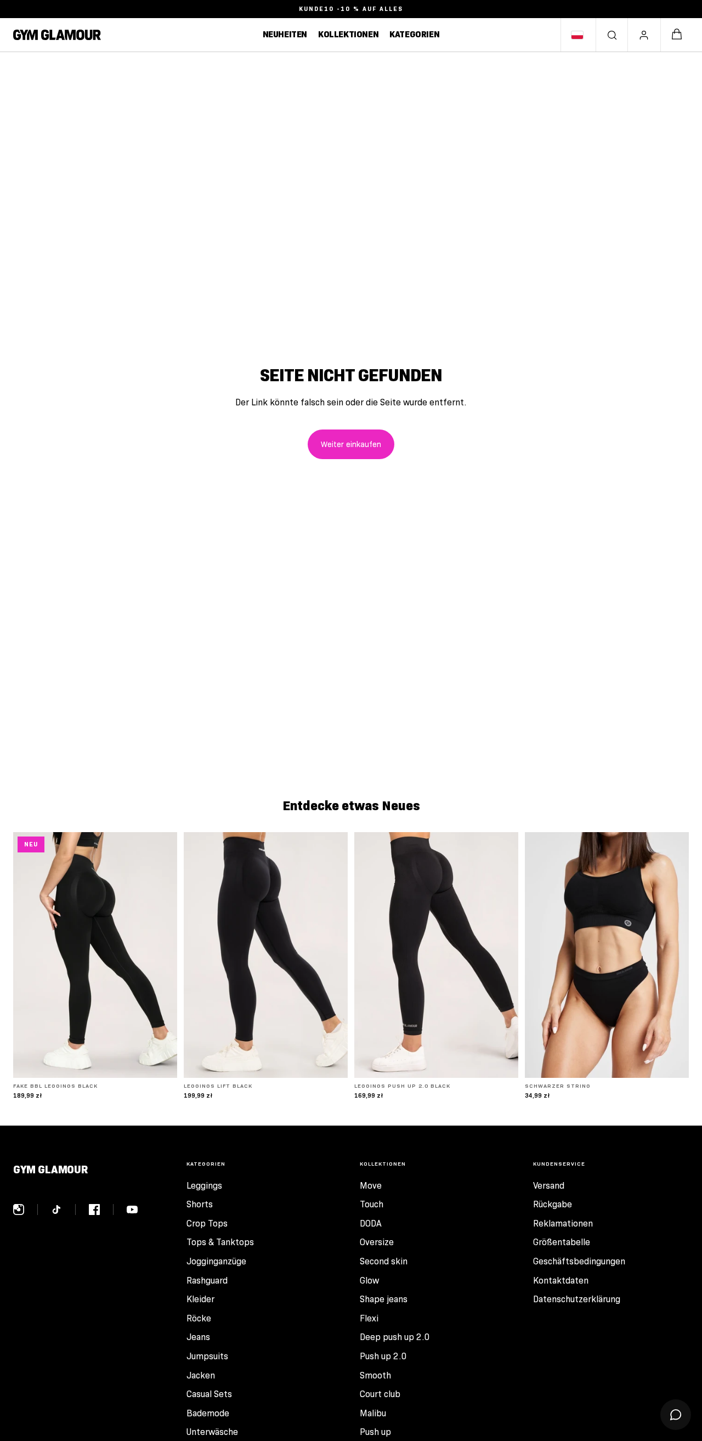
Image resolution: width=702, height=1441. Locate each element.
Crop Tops (207, 1223)
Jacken (200, 1375)
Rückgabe (552, 1204)
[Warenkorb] (676, 34)
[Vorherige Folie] (29, 955)
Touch (371, 1204)
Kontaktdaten (560, 1280)
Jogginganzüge (216, 1261)
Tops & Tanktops (220, 1242)
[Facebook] (101, 1209)
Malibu (373, 1413)
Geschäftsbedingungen (579, 1261)
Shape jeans (383, 1299)
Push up (375, 1432)
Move (371, 1185)
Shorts (199, 1204)
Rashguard (207, 1280)
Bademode (207, 1413)
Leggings (204, 1185)
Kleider (200, 1299)
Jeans (198, 1337)
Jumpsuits (207, 1356)
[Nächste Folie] (160, 955)
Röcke (198, 1318)
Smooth (375, 1375)
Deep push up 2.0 (395, 1337)
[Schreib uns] (675, 1414)
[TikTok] (63, 1209)
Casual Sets (209, 1394)
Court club (380, 1394)
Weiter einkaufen (351, 444)
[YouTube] (132, 1209)
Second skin (383, 1261)
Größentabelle (561, 1242)
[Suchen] (612, 35)
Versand (548, 1185)
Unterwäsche (212, 1432)
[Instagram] (25, 1209)
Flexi (369, 1318)
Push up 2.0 (383, 1356)
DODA (371, 1223)
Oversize (377, 1242)
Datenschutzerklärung (576, 1299)
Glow (369, 1280)
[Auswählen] (160, 1061)
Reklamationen (563, 1223)
